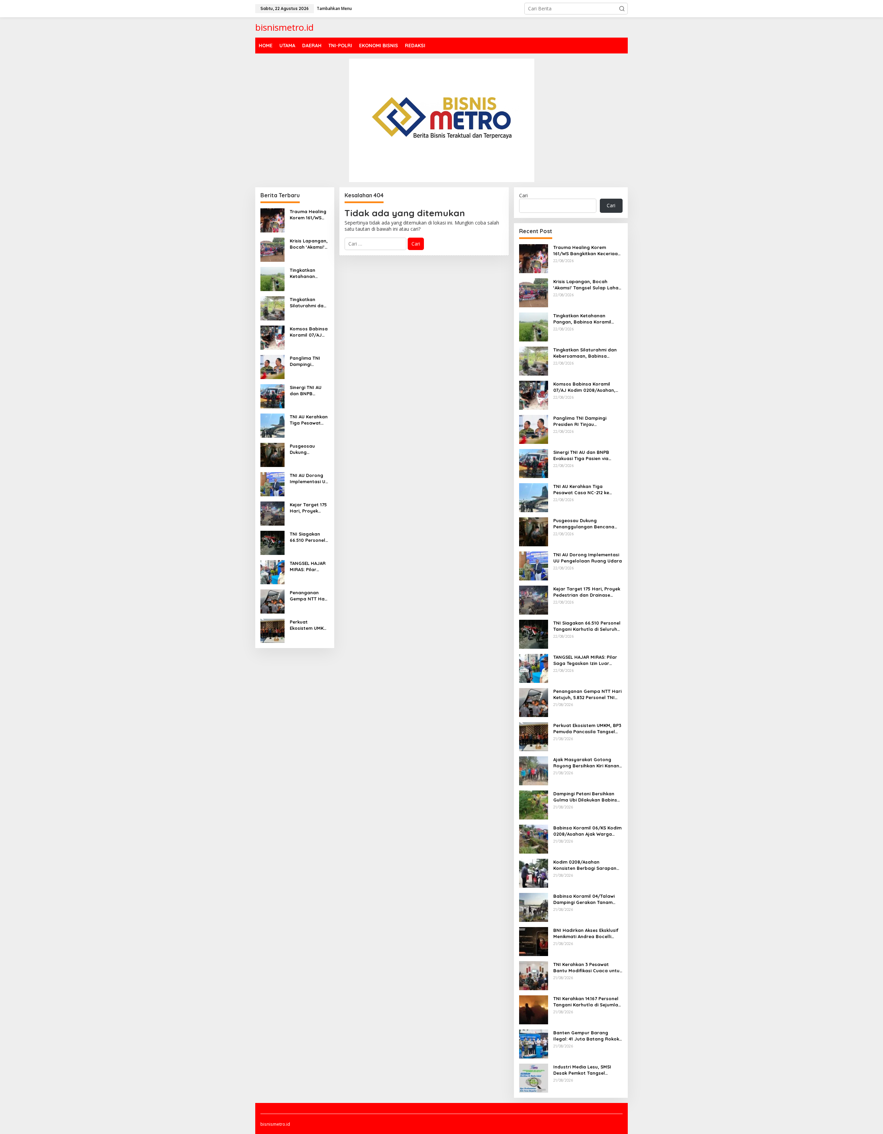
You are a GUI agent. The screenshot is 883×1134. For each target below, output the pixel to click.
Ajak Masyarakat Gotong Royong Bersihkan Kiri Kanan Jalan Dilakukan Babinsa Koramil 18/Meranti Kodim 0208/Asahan (586, 763)
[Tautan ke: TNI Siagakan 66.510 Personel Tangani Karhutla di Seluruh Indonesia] (272, 542)
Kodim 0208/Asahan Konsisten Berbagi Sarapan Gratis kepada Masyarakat (584, 865)
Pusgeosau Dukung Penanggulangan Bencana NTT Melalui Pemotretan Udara (308, 449)
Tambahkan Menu (334, 8)
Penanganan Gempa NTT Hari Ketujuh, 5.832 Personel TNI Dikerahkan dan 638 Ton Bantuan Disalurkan (309, 596)
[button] (622, 8)
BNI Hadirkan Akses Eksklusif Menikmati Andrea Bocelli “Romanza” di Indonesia (585, 933)
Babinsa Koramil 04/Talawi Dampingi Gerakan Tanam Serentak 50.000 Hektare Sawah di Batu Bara (584, 899)
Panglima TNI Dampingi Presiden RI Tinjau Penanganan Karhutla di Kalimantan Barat (305, 361)
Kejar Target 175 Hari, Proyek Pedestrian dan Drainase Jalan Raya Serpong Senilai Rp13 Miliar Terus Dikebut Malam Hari (308, 508)
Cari (523, 195)
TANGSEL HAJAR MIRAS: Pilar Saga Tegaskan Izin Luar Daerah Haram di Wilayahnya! (308, 566)
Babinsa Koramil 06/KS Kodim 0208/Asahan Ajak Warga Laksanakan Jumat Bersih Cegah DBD (587, 831)
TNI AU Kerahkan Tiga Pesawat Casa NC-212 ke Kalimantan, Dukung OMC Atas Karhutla (309, 420)
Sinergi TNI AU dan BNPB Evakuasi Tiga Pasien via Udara (309, 391)
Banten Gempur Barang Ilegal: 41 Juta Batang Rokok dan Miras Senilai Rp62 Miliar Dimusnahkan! (586, 1036)
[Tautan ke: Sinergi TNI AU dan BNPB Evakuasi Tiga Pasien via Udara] (272, 395)
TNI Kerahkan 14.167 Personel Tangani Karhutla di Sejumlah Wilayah (587, 1002)
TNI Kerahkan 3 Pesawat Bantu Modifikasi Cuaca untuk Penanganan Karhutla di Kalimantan (587, 968)
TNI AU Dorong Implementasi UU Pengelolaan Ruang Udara (309, 478)
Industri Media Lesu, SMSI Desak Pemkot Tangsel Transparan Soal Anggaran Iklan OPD (584, 1070)
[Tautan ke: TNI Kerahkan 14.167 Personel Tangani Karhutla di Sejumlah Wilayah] (533, 1009)
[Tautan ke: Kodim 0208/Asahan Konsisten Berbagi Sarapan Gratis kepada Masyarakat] (533, 872)
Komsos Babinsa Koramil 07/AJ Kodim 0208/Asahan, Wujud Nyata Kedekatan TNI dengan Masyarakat (309, 332)
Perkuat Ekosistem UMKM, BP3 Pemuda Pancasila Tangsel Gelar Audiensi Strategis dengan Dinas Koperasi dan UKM (309, 625)
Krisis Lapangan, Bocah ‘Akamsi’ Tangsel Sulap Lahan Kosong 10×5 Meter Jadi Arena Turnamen (309, 244)
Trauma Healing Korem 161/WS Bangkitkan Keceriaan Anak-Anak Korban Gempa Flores (308, 215)
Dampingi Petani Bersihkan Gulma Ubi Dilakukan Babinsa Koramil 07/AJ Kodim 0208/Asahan (586, 797)
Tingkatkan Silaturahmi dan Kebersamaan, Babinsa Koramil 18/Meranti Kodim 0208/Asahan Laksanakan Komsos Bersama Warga (308, 303)
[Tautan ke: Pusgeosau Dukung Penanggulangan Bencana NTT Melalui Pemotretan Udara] (272, 454)
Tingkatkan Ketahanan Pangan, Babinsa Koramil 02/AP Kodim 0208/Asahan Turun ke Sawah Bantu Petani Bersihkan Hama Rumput (309, 273)
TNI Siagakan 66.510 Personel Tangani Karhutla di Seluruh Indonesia (307, 537)
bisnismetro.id (284, 27)
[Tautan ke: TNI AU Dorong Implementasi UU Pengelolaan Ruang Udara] (272, 483)
